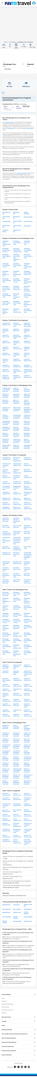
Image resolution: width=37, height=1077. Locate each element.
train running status (28, 128)
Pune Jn (6, 108)
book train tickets (9, 122)
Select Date (26, 106)
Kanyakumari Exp (7, 104)
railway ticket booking (22, 173)
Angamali (18, 108)
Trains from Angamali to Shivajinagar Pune (14, 895)
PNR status (11, 128)
